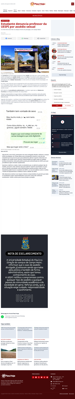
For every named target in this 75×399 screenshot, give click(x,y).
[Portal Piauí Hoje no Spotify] (47, 377)
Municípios (60, 10)
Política (51, 10)
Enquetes (10, 10)
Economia (34, 10)
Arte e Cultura (15, 10)
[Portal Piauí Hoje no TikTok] (44, 377)
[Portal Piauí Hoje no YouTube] (41, 377)
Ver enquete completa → (62, 108)
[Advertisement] (62, 28)
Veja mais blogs (62, 74)
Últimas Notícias (5, 10)
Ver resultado (68, 105)
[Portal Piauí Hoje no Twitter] (39, 377)
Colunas (23, 10)
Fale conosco (71, 393)
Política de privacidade (64, 393)
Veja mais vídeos (62, 152)
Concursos (28, 10)
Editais (55, 10)
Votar (57, 105)
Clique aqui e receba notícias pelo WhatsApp (15, 316)
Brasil (19, 10)
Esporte (39, 10)
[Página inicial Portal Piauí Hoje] (37, 4)
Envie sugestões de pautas (11, 317)
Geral (43, 10)
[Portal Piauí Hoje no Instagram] (36, 377)
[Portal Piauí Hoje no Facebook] (33, 377)
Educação (66, 10)
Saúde (71, 10)
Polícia (47, 10)
